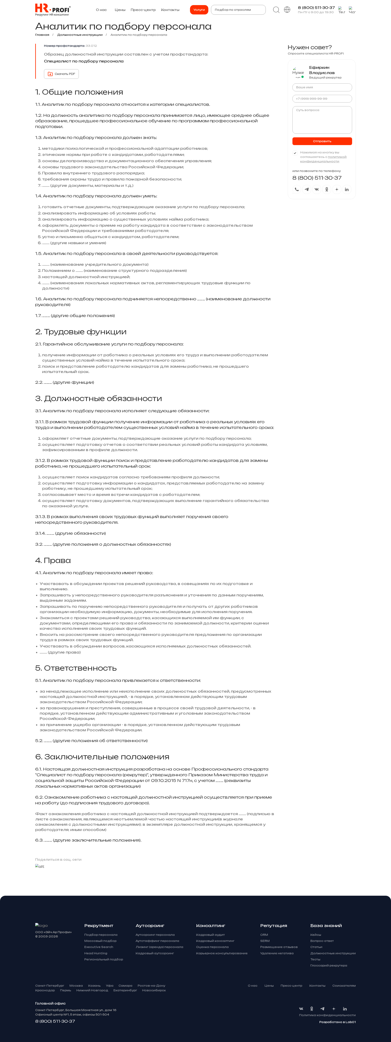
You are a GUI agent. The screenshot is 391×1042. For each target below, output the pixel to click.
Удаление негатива (277, 953)
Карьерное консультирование (222, 953)
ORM (264, 934)
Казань (94, 985)
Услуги (199, 9)
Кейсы (315, 934)
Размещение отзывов (279, 947)
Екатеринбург (125, 990)
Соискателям (344, 985)
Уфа (109, 985)
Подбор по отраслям (233, 9)
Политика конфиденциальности (327, 1015)
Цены (120, 10)
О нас (101, 10)
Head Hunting (95, 953)
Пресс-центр (143, 10)
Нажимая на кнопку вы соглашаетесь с (323, 157)
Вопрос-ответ (322, 941)
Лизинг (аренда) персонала (159, 947)
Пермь (65, 990)
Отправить (322, 141)
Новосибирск (154, 990)
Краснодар (45, 990)
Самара (125, 985)
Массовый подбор (100, 941)
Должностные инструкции (333, 953)
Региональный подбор (103, 959)
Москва (76, 985)
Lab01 (351, 1022)
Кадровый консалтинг (215, 941)
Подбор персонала (101, 934)
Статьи (316, 947)
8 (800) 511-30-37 (316, 7)
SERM (265, 941)
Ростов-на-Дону (151, 985)
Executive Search (98, 947)
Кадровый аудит (210, 934)
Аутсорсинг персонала (155, 934)
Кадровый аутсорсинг (155, 953)
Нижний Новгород (92, 990)
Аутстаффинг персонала (157, 941)
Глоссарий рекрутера (328, 965)
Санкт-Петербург (49, 985)
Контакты (170, 10)
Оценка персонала (212, 947)
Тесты (315, 959)
